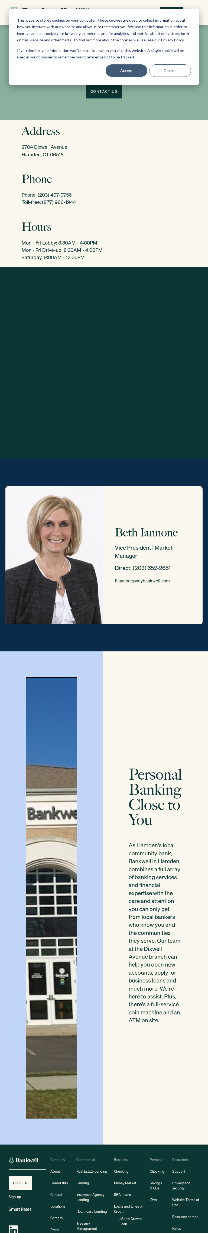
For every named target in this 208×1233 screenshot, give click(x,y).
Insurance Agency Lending (90, 1197)
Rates (176, 1228)
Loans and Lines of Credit (128, 1209)
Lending (82, 1183)
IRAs (153, 1200)
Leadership (59, 1183)
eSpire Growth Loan (130, 1221)
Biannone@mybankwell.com (142, 581)
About (55, 1171)
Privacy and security (181, 1186)
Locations (57, 1206)
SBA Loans (122, 1194)
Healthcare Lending (91, 1211)
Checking (121, 1171)
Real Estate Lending (91, 1171)
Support (178, 1171)
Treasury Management (86, 1226)
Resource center (185, 1217)
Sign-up (15, 1197)
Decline (170, 70)
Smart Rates (20, 1209)
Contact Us (104, 91)
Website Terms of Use (185, 1202)
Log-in (20, 1182)
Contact (56, 1194)
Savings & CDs (156, 1186)
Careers (56, 1218)
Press (54, 1230)
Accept (126, 70)
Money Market (125, 1183)
